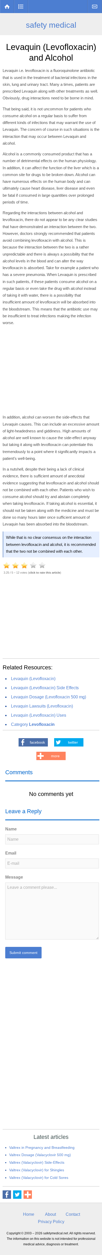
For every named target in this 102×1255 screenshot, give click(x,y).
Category (33, 724)
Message (14, 877)
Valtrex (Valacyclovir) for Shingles (36, 1170)
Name (11, 829)
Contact (95, 6)
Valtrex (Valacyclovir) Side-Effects (36, 1162)
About (50, 1214)
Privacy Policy (51, 1221)
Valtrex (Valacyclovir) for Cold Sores (38, 1177)
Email (10, 853)
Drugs (21, 6)
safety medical (51, 25)
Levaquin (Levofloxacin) (33, 678)
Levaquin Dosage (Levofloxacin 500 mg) (48, 697)
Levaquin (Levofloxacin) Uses (38, 715)
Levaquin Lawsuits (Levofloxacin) (42, 706)
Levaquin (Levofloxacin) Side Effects (45, 688)
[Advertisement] (51, 369)
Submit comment (23, 953)
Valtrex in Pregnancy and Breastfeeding (42, 1147)
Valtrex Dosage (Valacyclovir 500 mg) (40, 1155)
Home (7, 6)
